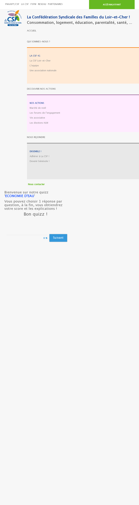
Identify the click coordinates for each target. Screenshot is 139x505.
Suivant (58, 237)
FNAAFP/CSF (12, 4)
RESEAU (42, 4)
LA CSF (25, 4)
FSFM (33, 4)
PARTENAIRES (55, 4)
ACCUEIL (31, 31)
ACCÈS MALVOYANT (112, 5)
